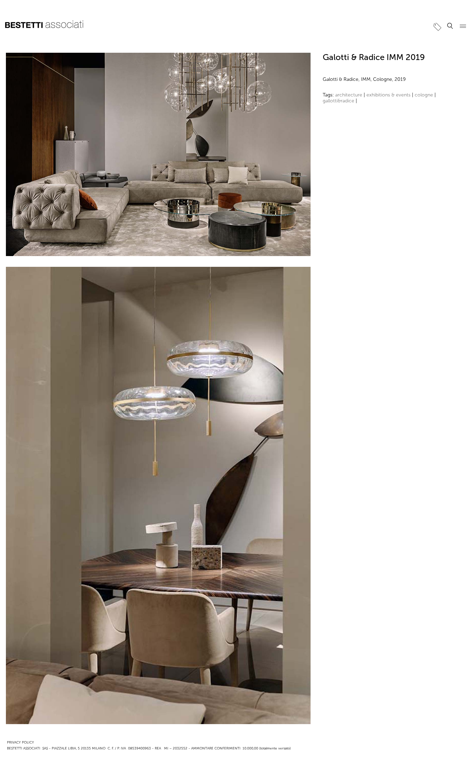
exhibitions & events (388, 94)
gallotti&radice (338, 100)
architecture (348, 94)
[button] (450, 26)
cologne (424, 94)
